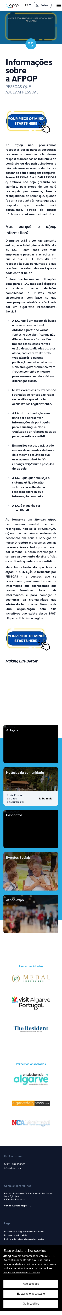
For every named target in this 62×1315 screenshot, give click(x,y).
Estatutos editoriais (15, 1235)
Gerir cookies (31, 1303)
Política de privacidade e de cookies (24, 1239)
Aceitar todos (31, 1283)
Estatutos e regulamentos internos (24, 1231)
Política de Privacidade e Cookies (21, 1272)
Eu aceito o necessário (31, 1293)
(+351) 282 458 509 (14, 1164)
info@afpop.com (12, 1167)
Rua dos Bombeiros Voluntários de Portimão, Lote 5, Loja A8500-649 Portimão (28, 1196)
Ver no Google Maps (15, 1205)
